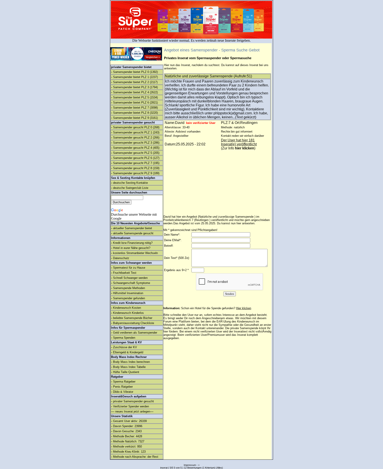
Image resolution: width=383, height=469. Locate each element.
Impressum (190, 465)
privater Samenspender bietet (131, 67)
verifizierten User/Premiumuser (205, 334)
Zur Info (238, 148)
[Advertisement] (344, 73)
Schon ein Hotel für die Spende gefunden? (216, 308)
